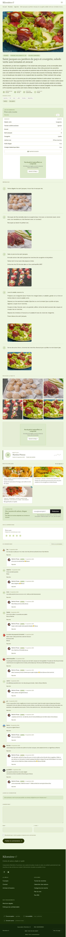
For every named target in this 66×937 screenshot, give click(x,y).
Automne (5, 98)
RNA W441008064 (39, 927)
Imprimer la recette (34, 151)
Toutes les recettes (40, 881)
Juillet (18, 98)
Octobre (24, 98)
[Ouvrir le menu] (61, 2)
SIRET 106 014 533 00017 (31, 931)
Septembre (30, 98)
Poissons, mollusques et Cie (18, 55)
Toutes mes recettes (30, 457)
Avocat (6, 129)
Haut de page (56, 930)
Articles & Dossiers (8, 888)
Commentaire (7, 804)
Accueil (5, 7)
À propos (5, 881)
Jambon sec (7, 140)
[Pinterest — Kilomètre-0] (4, 872)
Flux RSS (36, 895)
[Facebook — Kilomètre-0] (8, 872)
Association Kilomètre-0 (24, 927)
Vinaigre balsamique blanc (11, 147)
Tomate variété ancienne (11, 125)
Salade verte (7, 122)
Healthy (5, 101)
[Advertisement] (33, 167)
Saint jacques (8, 133)
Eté (10, 98)
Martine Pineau (19, 454)
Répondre (8, 554)
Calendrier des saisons (41, 884)
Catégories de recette (41, 888)
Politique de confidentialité (11, 907)
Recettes (10, 7)
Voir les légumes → (59, 463)
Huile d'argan (8, 143)
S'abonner (55, 511)
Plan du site (37, 891)
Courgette (7, 136)
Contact (5, 884)
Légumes (16, 7)
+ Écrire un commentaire (56, 544)
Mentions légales (8, 903)
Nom (4, 825)
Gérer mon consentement (32, 934)
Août (14, 98)
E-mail (36, 825)
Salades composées (34, 55)
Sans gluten (12, 101)
